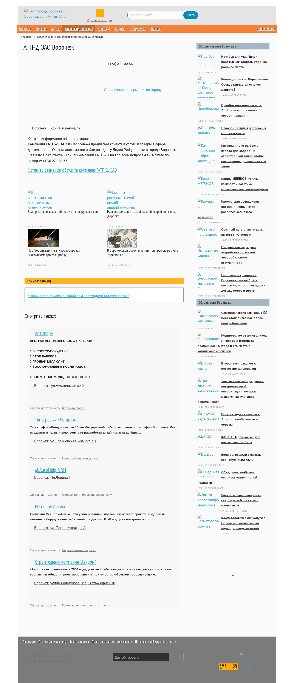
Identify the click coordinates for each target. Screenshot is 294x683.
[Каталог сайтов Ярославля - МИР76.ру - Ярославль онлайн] (249, 666)
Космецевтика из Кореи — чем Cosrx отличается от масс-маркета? (244, 84)
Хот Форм (44, 333)
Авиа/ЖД (104, 28)
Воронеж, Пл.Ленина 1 (52, 477)
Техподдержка (79, 641)
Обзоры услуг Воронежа (215, 302)
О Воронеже (138, 28)
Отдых (120, 28)
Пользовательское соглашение (112, 641)
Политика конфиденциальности (155, 641)
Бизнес (156, 28)
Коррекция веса (73, 407)
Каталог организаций (79, 28)
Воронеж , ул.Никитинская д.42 (59, 385)
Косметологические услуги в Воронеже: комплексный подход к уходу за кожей (243, 522)
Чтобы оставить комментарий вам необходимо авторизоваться (78, 295)
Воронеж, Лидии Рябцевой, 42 (56, 128)
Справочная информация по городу (133, 89)
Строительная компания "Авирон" (65, 561)
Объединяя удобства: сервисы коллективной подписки (227, 477)
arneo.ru (59, 660)
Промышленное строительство (84, 605)
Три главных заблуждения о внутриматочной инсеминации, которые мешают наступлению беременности (231, 391)
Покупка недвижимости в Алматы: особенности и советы (240, 419)
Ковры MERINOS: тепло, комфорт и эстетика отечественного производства (244, 183)
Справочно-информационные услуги (88, 494)
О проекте (29, 641)
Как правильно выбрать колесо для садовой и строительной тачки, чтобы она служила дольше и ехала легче (243, 155)
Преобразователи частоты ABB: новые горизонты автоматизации (241, 110)
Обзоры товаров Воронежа (217, 46)
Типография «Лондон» (55, 419)
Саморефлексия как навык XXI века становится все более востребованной (244, 317)
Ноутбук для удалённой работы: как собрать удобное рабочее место (244, 61)
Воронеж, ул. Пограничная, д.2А (60, 527)
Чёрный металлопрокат (79, 550)
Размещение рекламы (53, 641)
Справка (41, 28)
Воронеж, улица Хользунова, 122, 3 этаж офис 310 (74, 582)
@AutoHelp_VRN (50, 470)
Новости (25, 28)
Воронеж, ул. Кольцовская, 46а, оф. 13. (65, 440)
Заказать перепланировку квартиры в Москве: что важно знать (241, 500)
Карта (55, 28)
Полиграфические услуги (80, 458)
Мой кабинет (266, 28)
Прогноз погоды (99, 20)
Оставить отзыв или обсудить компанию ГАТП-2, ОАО (72, 170)
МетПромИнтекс (50, 506)
